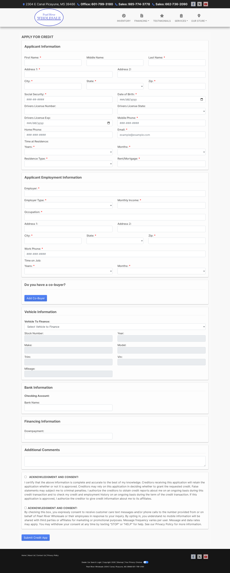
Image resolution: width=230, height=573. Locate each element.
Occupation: (32, 212)
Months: (123, 146)
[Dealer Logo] (49, 17)
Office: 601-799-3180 (97, 4)
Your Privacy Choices (134, 562)
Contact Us (41, 555)
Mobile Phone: (127, 117)
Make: (28, 345)
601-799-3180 (138, 567)
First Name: (31, 57)
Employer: (30, 188)
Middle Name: (95, 57)
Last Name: (156, 57)
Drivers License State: (132, 106)
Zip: (151, 81)
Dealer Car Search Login (91, 562)
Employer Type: (34, 200)
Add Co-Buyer (36, 298)
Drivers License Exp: (37, 117)
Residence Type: (34, 158)
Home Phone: (33, 129)
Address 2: (125, 69)
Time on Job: (32, 260)
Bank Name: (32, 402)
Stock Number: (34, 333)
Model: (122, 345)
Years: (28, 146)
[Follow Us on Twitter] (199, 4)
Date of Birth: (126, 94)
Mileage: (29, 368)
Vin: (120, 357)
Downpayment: (34, 431)
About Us (31, 555)
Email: (121, 129)
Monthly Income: (128, 200)
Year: (121, 333)
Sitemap (120, 562)
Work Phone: (32, 248)
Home (24, 555)
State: (90, 81)
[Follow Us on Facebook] (193, 4)
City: (27, 81)
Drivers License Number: (40, 106)
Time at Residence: (36, 141)
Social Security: (34, 94)
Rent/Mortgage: (128, 158)
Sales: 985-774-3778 (134, 4)
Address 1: (31, 69)
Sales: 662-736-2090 (171, 4)
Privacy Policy (164, 524)
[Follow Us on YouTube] (205, 4)
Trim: (27, 357)
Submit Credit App (35, 537)
